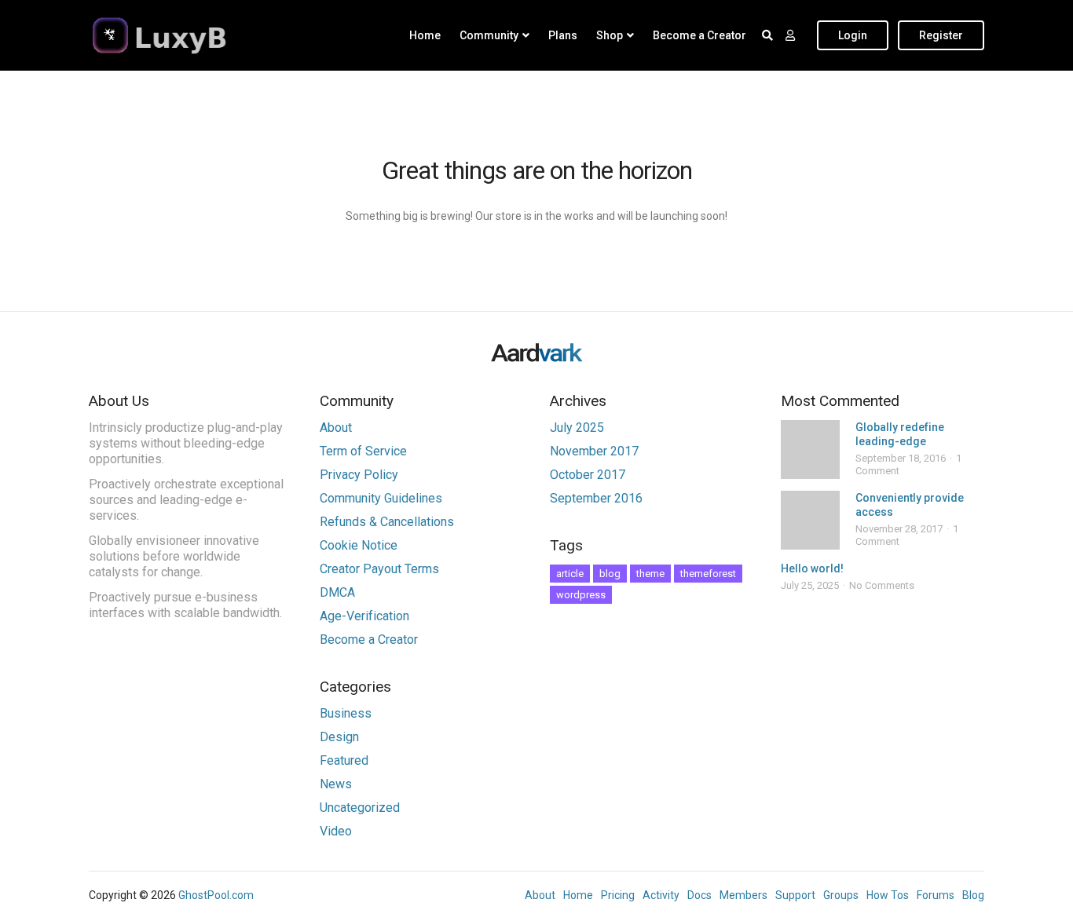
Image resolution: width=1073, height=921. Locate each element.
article (570, 573)
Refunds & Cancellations (387, 521)
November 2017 (594, 451)
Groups (841, 895)
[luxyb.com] (187, 35)
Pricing (618, 895)
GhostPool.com (216, 895)
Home (425, 35)
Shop (609, 35)
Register (941, 35)
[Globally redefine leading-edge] (810, 449)
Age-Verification (364, 616)
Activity (661, 895)
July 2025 (577, 427)
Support (795, 895)
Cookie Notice (358, 545)
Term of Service (363, 451)
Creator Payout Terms (379, 568)
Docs (699, 895)
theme (650, 573)
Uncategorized (360, 807)
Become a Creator (699, 35)
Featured (344, 760)
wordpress (581, 595)
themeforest (708, 573)
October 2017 (587, 474)
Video (336, 831)
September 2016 (596, 498)
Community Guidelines (381, 498)
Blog (973, 895)
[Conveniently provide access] (810, 520)
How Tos (887, 895)
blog (610, 573)
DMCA (337, 592)
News (336, 784)
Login (852, 35)
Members (743, 895)
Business (346, 713)
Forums (935, 895)
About (336, 427)
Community (489, 35)
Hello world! (812, 568)
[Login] (790, 35)
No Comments (881, 585)
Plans (562, 35)
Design (339, 736)
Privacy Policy (359, 474)
